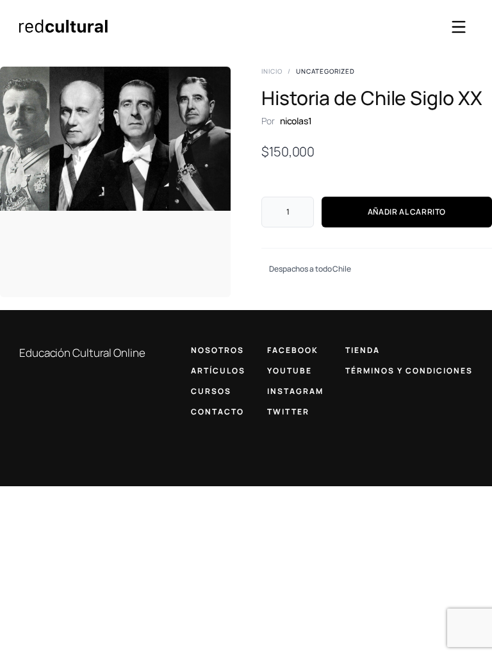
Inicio (272, 71)
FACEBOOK (292, 350)
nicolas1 (296, 121)
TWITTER (288, 411)
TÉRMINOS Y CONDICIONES (409, 370)
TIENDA (362, 350)
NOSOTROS (217, 350)
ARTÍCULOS (218, 370)
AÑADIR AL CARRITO (407, 211)
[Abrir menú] (459, 27)
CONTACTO (217, 411)
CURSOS (211, 391)
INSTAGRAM (295, 391)
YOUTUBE (289, 370)
